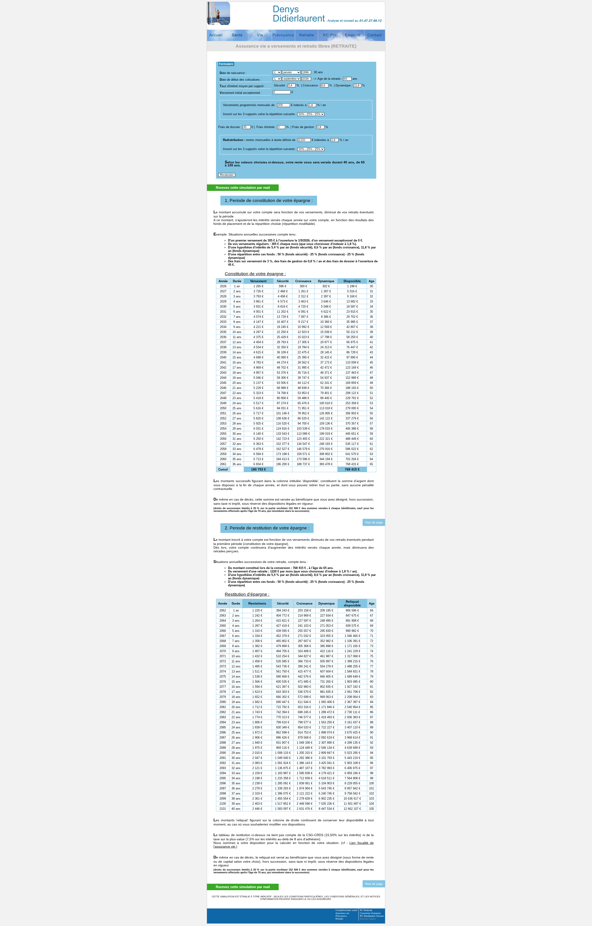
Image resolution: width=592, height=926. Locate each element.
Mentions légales (368, 919)
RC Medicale (366, 910)
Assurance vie (342, 913)
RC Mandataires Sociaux (372, 916)
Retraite (339, 919)
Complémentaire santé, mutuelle (237, 35)
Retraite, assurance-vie (306, 35)
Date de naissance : (233, 73)
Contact (374, 35)
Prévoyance (341, 916)
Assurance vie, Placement (260, 35)
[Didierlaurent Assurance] (296, 13)
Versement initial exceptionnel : (241, 93)
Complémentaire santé (346, 910)
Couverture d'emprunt (352, 35)
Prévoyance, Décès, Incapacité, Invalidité (283, 35)
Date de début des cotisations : (241, 79)
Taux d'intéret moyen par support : (242, 86)
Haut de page (374, 522)
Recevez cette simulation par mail (243, 187)
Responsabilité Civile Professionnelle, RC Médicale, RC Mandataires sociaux (329, 35)
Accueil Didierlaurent (216, 35)
